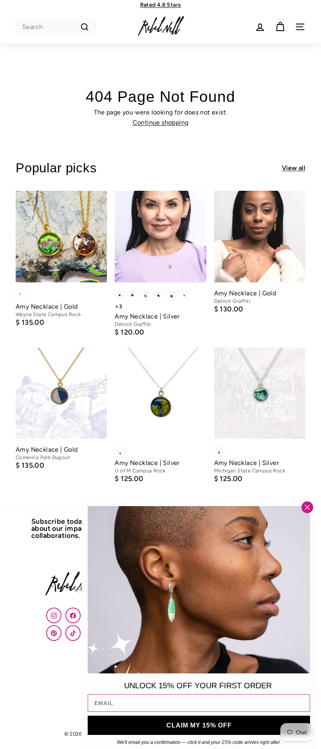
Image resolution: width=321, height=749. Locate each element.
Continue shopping (161, 122)
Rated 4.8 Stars (160, 5)
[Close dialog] (307, 507)
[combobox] (56, 27)
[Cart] (280, 26)
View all (293, 168)
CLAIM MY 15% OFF (199, 725)
